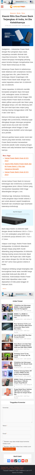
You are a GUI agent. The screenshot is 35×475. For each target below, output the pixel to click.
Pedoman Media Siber (17, 468)
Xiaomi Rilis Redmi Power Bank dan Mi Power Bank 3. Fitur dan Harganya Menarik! (18, 166)
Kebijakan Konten (5, 468)
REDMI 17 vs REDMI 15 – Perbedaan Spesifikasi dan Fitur (21, 315)
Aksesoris (13, 13)
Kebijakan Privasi (18, 467)
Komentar (5, 407)
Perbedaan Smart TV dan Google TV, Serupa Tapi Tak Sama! (22, 355)
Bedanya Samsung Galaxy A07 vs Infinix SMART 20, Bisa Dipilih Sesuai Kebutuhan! (23, 372)
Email (5, 433)
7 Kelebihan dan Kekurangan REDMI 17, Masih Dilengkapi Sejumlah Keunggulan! (22, 307)
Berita (18, 13)
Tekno (23, 13)
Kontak (11, 467)
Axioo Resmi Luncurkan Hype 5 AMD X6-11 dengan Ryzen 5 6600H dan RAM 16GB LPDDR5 (23, 345)
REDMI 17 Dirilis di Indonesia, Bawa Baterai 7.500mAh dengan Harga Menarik (22, 381)
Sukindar (29, 310)
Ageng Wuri (27, 25)
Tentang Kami (4, 467)
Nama (5, 425)
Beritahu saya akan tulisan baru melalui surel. (17, 446)
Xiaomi (4, 288)
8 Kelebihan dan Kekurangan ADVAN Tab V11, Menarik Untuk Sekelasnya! (23, 364)
